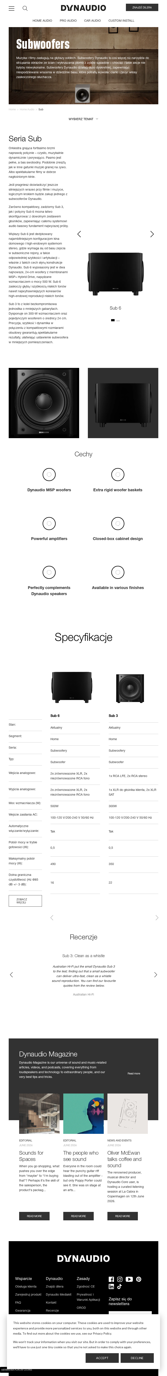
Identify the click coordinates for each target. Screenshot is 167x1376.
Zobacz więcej (22, 901)
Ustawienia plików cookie (16, 1370)
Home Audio (27, 109)
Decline (137, 1358)
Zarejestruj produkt (28, 1294)
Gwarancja (22, 1310)
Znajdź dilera (54, 1286)
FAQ (18, 1302)
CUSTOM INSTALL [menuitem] (121, 21)
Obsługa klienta (26, 1286)
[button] (83, 119)
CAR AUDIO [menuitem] (92, 21)
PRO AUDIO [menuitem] (68, 21)
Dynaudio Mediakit (58, 1294)
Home (12, 109)
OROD (81, 1308)
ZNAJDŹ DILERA (142, 8)
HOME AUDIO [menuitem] (42, 21)
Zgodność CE (86, 1286)
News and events (119, 1140)
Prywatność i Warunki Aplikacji (88, 1297)
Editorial (25, 1140)
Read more (134, 1073)
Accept (102, 1358)
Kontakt (51, 1302)
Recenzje (52, 1310)
